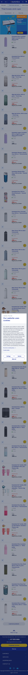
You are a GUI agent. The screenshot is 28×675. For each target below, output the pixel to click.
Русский (10, 315)
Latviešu (5, 315)
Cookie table (6, 350)
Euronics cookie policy (8, 348)
